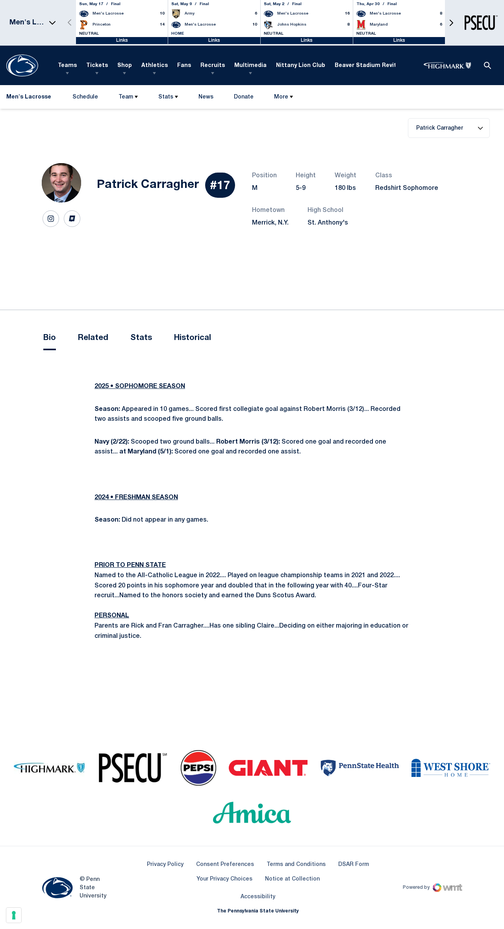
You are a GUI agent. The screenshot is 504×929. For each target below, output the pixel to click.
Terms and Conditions (296, 864)
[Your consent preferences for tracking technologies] (13, 915)
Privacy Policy (165, 864)
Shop (124, 65)
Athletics (154, 65)
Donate (243, 99)
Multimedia (250, 65)
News (205, 97)
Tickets (97, 65)
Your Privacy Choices (224, 879)
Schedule (85, 97)
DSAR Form (353, 864)
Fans (184, 65)
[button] (451, 22)
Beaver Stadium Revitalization (378, 65)
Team (126, 97)
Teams (67, 65)
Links (122, 40)
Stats (165, 97)
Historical (192, 338)
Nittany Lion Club (300, 65)
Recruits (212, 65)
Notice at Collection (292, 879)
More (281, 97)
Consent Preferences (225, 864)
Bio (49, 338)
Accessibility (258, 896)
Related (93, 338)
